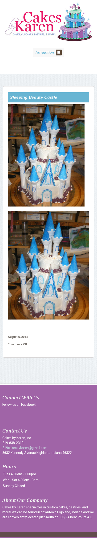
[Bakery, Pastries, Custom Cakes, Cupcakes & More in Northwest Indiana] (48, 44)
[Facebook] (7, 415)
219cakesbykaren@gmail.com (24, 448)
